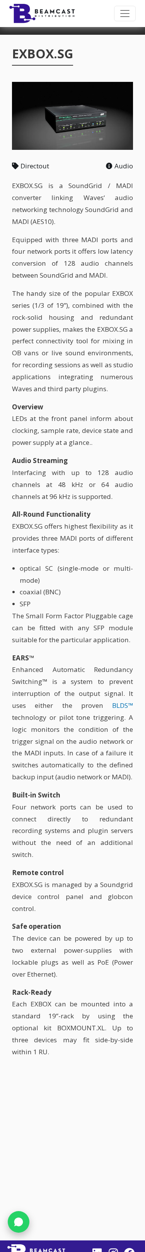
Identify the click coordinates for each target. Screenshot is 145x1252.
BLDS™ (122, 705)
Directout (34, 165)
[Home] (42, 13)
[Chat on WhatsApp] (18, 1222)
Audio (123, 165)
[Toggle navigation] (125, 13)
